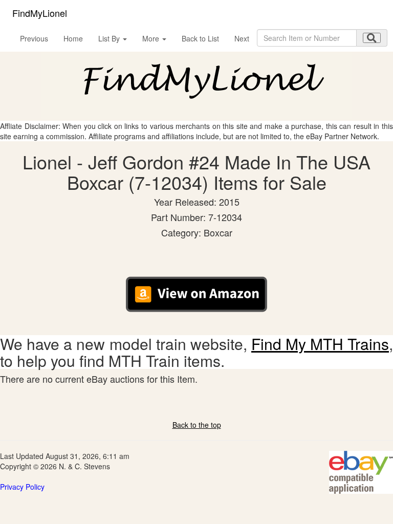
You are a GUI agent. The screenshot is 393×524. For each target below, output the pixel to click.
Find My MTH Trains (320, 343)
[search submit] (372, 38)
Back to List (200, 38)
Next (241, 38)
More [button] (151, 38)
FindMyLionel (39, 12)
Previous (34, 38)
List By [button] (110, 38)
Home (73, 38)
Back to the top (196, 425)
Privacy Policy (22, 487)
